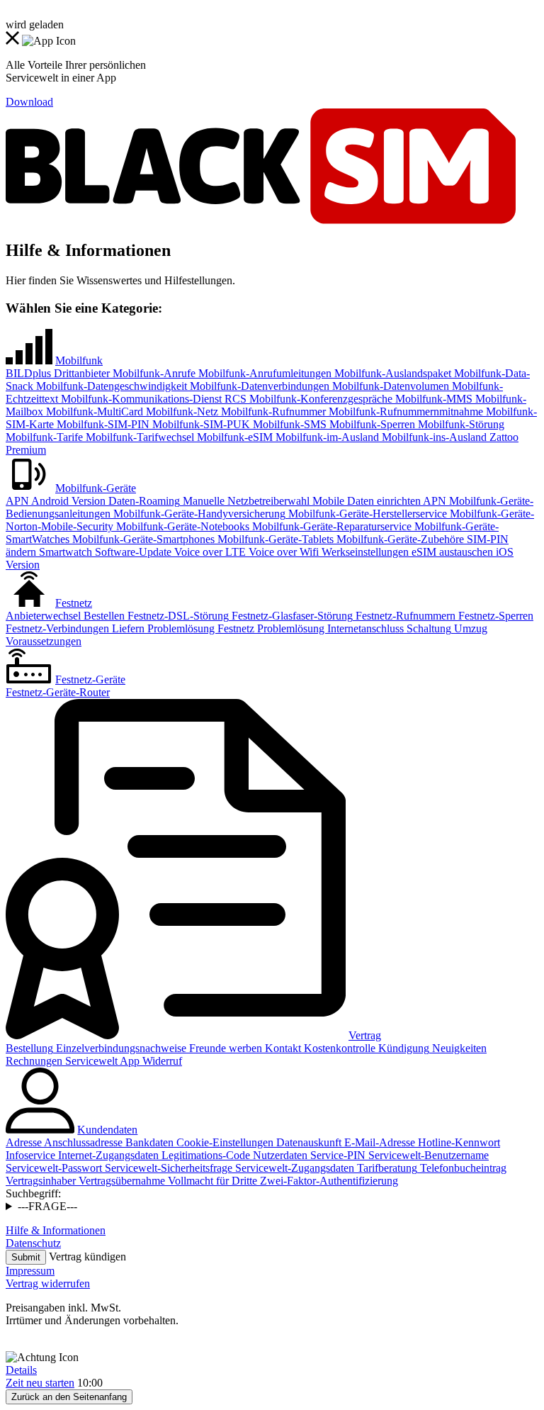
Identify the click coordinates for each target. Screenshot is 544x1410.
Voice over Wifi (282, 552)
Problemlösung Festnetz (199, 628)
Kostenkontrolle (338, 1048)
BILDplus (28, 373)
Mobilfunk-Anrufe (153, 373)
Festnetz (73, 603)
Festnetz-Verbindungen (57, 628)
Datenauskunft (307, 1142)
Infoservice (30, 1155)
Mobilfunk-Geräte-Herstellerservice (366, 514)
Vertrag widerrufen (48, 1283)
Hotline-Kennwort (457, 1142)
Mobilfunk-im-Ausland (326, 437)
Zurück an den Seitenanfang (69, 1397)
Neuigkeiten (458, 1048)
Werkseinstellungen (364, 552)
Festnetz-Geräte (90, 679)
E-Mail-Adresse (378, 1142)
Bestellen (103, 616)
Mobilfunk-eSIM (233, 437)
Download (29, 102)
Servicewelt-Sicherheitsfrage (167, 1168)
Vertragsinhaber (41, 1181)
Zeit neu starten (40, 1383)
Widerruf (161, 1061)
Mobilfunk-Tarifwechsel (138, 437)
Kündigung (402, 1048)
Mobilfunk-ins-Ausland (433, 437)
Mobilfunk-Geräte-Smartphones (142, 539)
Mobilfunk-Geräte (95, 488)
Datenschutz (33, 1243)
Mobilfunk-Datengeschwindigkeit (110, 386)
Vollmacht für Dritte (211, 1181)
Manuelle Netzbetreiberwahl (245, 501)
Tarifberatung (385, 1168)
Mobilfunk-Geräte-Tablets (274, 539)
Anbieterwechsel (43, 616)
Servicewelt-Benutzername (427, 1155)
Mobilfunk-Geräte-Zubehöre (399, 539)
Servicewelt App (101, 1061)
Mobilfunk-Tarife (44, 437)
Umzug (469, 628)
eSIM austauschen (451, 552)
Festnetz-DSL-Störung (177, 616)
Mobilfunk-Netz (180, 411)
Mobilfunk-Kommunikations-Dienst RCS (152, 399)
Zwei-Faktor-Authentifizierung (327, 1181)
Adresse (24, 1142)
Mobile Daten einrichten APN (378, 501)
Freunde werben (224, 1048)
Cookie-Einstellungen (223, 1142)
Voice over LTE (208, 552)
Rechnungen (34, 1061)
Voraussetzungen (43, 641)
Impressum (30, 1271)
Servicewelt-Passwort (54, 1168)
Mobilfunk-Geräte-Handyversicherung (197, 514)
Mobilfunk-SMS (288, 424)
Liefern (126, 628)
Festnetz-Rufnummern (404, 616)
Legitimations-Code (204, 1155)
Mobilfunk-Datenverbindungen (258, 386)
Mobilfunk (79, 360)
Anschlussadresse (82, 1142)
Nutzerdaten (278, 1155)
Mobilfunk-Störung (459, 424)
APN (17, 501)
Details (21, 1370)
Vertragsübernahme (120, 1181)
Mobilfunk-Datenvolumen (389, 386)
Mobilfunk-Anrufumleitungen (264, 373)
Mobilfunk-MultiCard (93, 411)
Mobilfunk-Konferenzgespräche (319, 399)
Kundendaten (107, 1130)
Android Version (67, 501)
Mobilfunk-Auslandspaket (391, 373)
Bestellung (29, 1048)
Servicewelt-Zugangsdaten (293, 1168)
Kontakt (281, 1048)
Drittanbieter (80, 373)
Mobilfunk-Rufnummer (272, 411)
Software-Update (131, 552)
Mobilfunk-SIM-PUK (199, 424)
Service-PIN (336, 1155)
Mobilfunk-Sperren (371, 424)
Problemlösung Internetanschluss (329, 628)
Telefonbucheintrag (461, 1168)
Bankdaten (148, 1142)
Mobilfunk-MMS (432, 399)
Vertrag (364, 1035)
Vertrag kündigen (87, 1256)
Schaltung (427, 628)
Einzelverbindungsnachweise (119, 1048)
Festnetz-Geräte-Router (58, 692)
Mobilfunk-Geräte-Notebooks (181, 526)
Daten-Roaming (143, 501)
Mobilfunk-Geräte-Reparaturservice (330, 526)
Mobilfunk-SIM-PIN (101, 424)
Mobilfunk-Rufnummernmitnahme (404, 411)
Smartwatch (64, 552)
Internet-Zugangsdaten (107, 1155)
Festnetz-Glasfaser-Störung (291, 616)
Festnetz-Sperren (494, 616)
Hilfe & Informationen (56, 1230)
